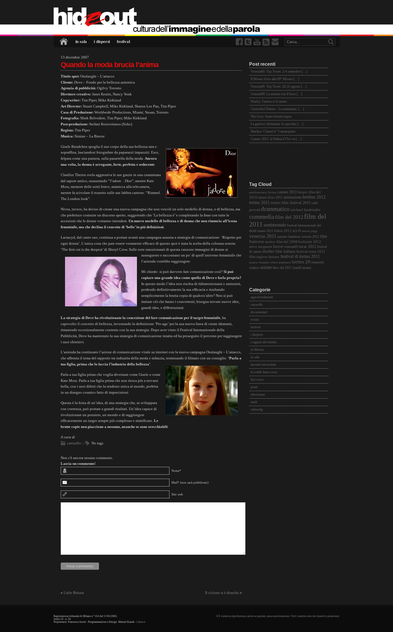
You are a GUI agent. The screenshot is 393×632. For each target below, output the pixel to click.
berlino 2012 (314, 197)
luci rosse (257, 380)
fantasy (274, 256)
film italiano (285, 251)
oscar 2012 (307, 246)
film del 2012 (289, 217)
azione (266, 267)
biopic (303, 192)
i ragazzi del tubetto (264, 342)
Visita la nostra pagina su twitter (249, 42)
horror (278, 246)
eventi (255, 320)
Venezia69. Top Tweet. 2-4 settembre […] (279, 71)
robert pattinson (280, 262)
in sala (81, 41)
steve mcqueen (260, 247)
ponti (254, 387)
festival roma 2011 (310, 252)
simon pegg (309, 231)
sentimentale (275, 225)
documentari (259, 312)
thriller (268, 251)
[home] (197, 17)
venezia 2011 (262, 236)
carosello (74, 443)
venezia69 (291, 247)
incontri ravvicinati (263, 365)
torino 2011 (259, 202)
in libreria (257, 350)
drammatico (275, 208)
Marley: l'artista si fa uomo (269, 101)
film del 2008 (286, 242)
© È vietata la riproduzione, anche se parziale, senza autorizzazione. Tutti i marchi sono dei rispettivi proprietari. (278, 616)
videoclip (257, 410)
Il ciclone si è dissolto (222, 593)
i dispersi (102, 41)
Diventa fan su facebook (240, 42)
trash (254, 402)
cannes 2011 (287, 192)
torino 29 (301, 262)
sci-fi (297, 230)
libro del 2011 (282, 268)
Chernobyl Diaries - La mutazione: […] (277, 109)
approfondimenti (262, 297)
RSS (266, 42)
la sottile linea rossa (264, 372)
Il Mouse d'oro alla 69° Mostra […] (275, 79)
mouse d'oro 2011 (270, 197)
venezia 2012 (310, 237)
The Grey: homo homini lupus (271, 116)
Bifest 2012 (283, 231)
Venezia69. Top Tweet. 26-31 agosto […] (279, 86)
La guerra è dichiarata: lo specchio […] (277, 124)
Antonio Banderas (288, 237)
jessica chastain (259, 262)
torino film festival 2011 (290, 203)
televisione (258, 395)
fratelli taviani (302, 268)
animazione (292, 197)
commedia (261, 216)
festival (123, 41)
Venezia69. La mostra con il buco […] (276, 94)
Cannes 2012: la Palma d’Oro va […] (276, 139)
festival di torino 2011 (300, 256)
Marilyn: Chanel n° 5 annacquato (273, 131)
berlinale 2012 (309, 241)
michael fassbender (305, 209)
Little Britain (74, 593)
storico (270, 242)
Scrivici (275, 42)
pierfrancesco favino (262, 192)
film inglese (258, 256)
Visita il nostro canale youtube (257, 42)
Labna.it (141, 621)
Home (64, 41)
